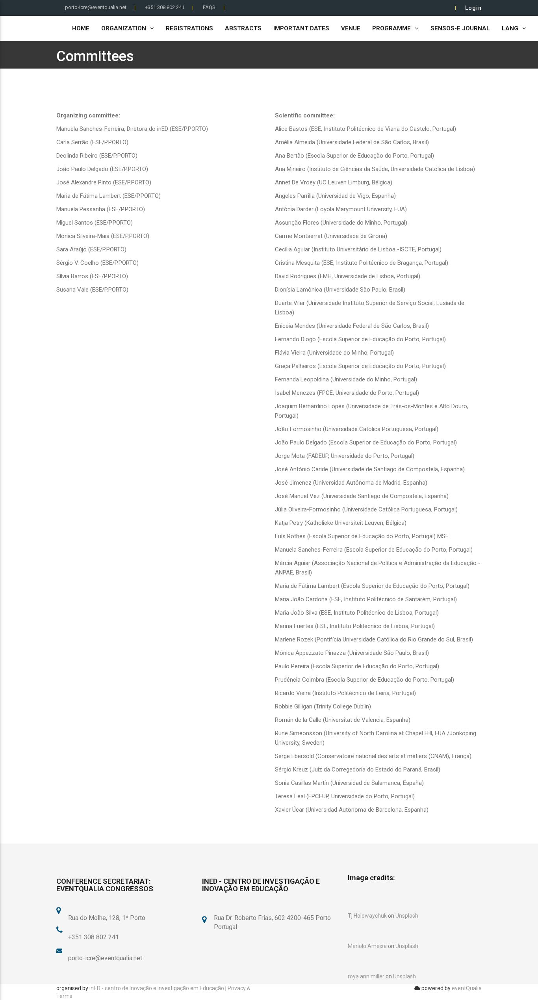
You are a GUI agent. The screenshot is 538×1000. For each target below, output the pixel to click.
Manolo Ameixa (367, 946)
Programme (391, 28)
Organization (123, 28)
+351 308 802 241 (164, 7)
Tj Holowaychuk (367, 916)
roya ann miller (366, 976)
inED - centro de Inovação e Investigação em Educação (156, 988)
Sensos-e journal (460, 28)
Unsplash (406, 916)
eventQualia (467, 988)
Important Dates (301, 28)
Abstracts (243, 28)
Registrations (189, 28)
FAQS (209, 7)
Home (80, 28)
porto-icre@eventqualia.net (95, 7)
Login (473, 8)
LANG (510, 28)
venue (350, 28)
